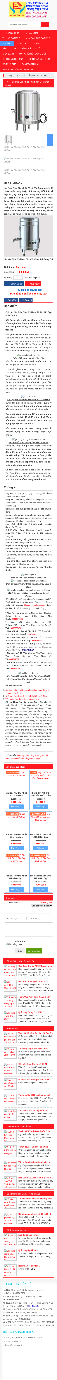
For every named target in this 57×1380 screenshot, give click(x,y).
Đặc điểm (12, 300)
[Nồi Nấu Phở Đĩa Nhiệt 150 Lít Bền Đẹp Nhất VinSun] (41, 861)
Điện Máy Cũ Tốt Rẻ (40, 59)
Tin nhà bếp (12, 1028)
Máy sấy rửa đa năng (38, 38)
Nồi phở (7, 43)
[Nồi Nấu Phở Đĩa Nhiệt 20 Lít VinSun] (16, 775)
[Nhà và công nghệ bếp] (28, 17)
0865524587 (25, 1319)
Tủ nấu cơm (31, 33)
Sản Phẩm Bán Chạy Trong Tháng (23, 1194)
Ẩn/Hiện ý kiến (45, 903)
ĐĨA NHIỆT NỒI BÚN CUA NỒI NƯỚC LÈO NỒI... (41, 795)
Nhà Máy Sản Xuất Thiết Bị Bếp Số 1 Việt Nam (26, 696)
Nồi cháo (22, 43)
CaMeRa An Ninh (31, 64)
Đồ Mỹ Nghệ (9, 64)
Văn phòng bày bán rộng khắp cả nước (22, 699)
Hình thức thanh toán (13, 1345)
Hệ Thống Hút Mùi (12, 59)
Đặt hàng (15, 807)
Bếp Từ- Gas (9, 48)
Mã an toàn (20, 941)
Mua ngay (34, 284)
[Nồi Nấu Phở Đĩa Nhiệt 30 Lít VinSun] (16, 817)
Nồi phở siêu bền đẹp (37, 75)
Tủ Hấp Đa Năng (11, 38)
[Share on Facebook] (42, 183)
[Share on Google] (49, 183)
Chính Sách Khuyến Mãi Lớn (21, 961)
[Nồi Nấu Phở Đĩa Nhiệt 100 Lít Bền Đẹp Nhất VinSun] (41, 820)
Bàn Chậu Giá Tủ (31, 48)
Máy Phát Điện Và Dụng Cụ (17, 69)
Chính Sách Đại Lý (12, 1341)
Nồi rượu (38, 43)
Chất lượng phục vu (16, 1230)
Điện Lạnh (8, 54)
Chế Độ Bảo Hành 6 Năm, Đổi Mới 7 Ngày (23, 1338)
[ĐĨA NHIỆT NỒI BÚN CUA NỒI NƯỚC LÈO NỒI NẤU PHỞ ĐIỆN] (41, 779)
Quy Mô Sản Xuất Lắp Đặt (19, 1126)
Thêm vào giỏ (15, 284)
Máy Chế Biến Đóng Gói (32, 54)
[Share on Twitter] (45, 183)
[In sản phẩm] (52, 183)
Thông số (27, 300)
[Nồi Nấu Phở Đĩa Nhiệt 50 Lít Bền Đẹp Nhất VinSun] (16, 861)
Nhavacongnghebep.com (35, 605)
